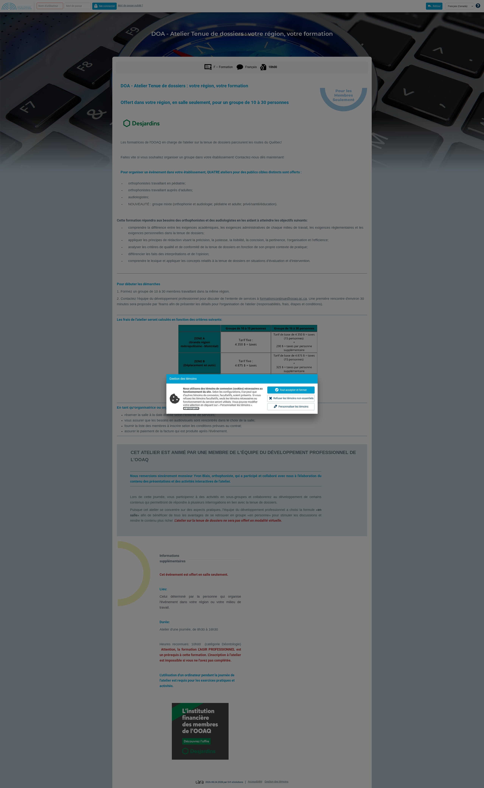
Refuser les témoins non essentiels (293, 398)
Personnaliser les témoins (293, 406)
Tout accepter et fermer (293, 389)
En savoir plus (191, 408)
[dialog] (242, 394)
